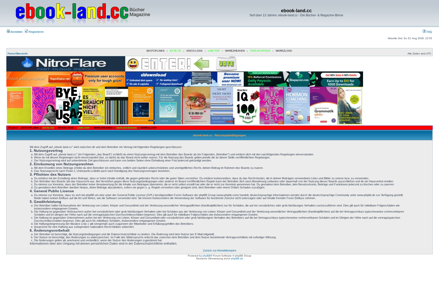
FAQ (429, 31)
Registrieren (36, 31)
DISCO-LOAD (194, 50)
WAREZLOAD (284, 50)
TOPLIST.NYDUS (260, 50)
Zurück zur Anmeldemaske (219, 250)
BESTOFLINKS (156, 50)
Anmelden (16, 31)
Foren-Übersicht (17, 53)
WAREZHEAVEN (235, 50)
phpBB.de (237, 258)
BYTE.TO (175, 50)
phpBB (206, 255)
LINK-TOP (214, 50)
